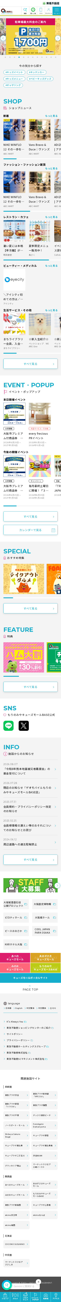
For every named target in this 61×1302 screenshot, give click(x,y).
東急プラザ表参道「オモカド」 (41, 1095)
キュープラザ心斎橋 (42, 1205)
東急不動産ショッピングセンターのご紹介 (28, 1027)
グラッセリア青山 (13, 1165)
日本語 (9, 1008)
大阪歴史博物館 (42, 904)
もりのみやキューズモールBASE (45, 967)
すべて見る (30, 364)
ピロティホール (13, 917)
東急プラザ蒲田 (40, 1105)
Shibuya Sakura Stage (12, 1135)
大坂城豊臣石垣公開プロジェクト (13, 904)
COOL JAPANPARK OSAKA (42, 931)
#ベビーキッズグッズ (40, 78)
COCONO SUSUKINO (15, 1244)
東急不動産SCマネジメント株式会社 (25, 1058)
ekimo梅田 (10, 1225)
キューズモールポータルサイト (30, 978)
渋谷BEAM (37, 1155)
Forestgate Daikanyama (39, 1125)
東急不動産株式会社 (17, 1052)
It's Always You (15, 1021)
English (18, 1008)
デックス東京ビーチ (42, 1115)
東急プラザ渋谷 (12, 1095)
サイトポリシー (15, 1034)
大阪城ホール (42, 917)
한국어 (53, 1008)
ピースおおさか (13, 931)
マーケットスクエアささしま (14, 1263)
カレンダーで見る (30, 530)
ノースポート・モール (15, 1125)
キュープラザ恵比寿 (14, 1145)
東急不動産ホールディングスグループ (26, 1046)
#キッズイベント (14, 72)
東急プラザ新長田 (13, 1205)
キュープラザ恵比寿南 (43, 1145)
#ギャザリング (13, 85)
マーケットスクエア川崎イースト (42, 1165)
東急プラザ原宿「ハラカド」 (12, 1105)
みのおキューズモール (15, 967)
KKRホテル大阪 (13, 944)
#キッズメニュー (14, 78)
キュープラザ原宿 (41, 1135)
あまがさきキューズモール (45, 957)
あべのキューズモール (15, 957)
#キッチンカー (36, 72)
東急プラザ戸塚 (12, 1115)
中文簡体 (42, 1008)
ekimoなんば (39, 1215)
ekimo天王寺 (11, 1215)
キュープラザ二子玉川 (15, 1155)
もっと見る (51, 115)
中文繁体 (30, 1008)
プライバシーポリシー (18, 1040)
